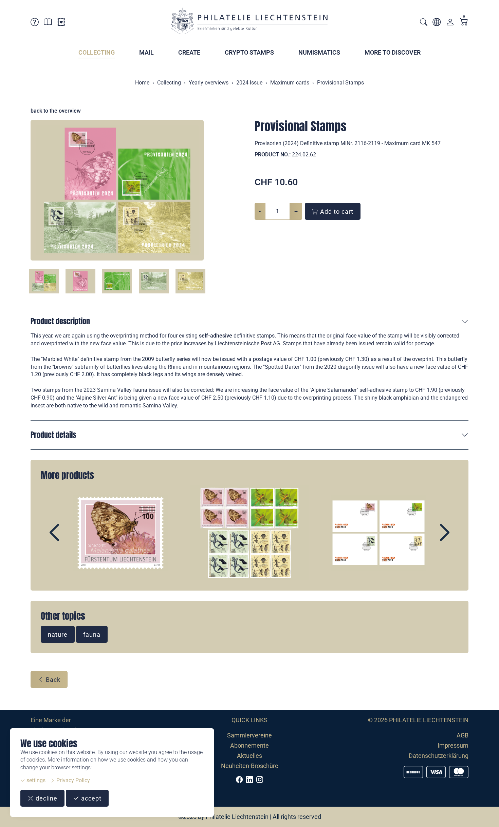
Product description (60, 321)
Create (189, 52)
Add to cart (335, 211)
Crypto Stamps (249, 52)
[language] (436, 23)
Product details (53, 434)
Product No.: (273, 154)
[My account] (450, 23)
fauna (91, 634)
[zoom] (117, 190)
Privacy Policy (72, 780)
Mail (146, 52)
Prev (69, 538)
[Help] (35, 23)
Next (429, 538)
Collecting (96, 52)
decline (45, 798)
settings (35, 780)
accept (90, 798)
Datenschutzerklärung (438, 755)
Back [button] (52, 679)
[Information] (48, 23)
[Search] (423, 23)
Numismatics (319, 52)
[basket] (464, 22)
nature (58, 634)
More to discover (393, 52)
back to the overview (56, 111)
